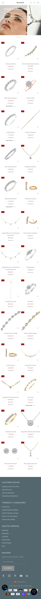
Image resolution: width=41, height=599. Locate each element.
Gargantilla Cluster (30, 365)
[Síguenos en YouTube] (21, 575)
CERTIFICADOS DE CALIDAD (10, 513)
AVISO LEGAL (6, 507)
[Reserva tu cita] (5, 587)
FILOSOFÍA (5, 536)
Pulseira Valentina (30, 132)
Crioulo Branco (10, 365)
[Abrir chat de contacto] (34, 592)
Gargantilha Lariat (10, 301)
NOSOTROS (5, 533)
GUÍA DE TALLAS (7, 490)
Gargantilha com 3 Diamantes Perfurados (10, 234)
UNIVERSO (5, 530)
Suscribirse (8, 568)
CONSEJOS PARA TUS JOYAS (10, 486)
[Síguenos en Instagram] (9, 575)
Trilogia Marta (30, 267)
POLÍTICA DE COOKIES (8, 519)
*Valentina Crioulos (30, 198)
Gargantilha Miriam (30, 166)
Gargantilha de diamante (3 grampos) (11, 398)
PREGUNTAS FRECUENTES (10, 496)
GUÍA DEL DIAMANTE (8, 493)
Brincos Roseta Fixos (10, 463)
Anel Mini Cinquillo (10, 431)
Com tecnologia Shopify (26, 585)
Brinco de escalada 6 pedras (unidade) (30, 65)
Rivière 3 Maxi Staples (30, 333)
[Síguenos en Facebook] (3, 575)
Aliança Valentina (10, 64)
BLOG (3, 546)
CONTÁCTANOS (6, 543)
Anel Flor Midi (30, 98)
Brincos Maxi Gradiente (30, 233)
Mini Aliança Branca (10, 166)
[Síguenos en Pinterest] (15, 575)
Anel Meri (30, 301)
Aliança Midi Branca (10, 198)
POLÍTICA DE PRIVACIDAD (9, 516)
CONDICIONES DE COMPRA (10, 510)
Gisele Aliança (10, 132)
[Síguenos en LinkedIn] (27, 575)
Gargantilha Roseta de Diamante (30, 431)
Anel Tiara (30, 397)
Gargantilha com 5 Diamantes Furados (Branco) (10, 268)
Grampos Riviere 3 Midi (10, 333)
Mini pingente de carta (30, 463)
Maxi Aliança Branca (11, 98)
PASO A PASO (6, 540)
